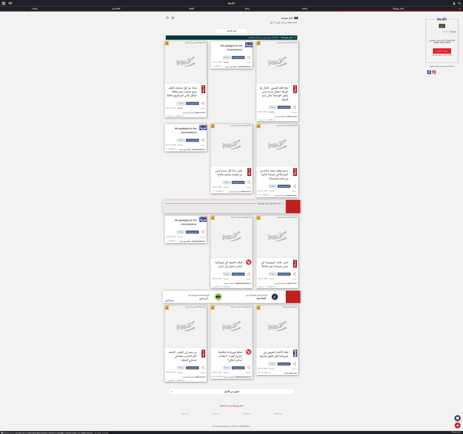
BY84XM (202, 237)
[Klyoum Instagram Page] (434, 74)
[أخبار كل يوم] (231, 4)
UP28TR (203, 108)
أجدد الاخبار (231, 31)
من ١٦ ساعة (185, 413)
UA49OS (294, 369)
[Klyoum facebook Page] (429, 74)
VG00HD (202, 145)
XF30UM (248, 62)
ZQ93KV (294, 191)
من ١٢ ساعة (216, 413)
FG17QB (248, 187)
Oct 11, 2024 (174, 145)
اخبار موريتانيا (284, 107)
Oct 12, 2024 (266, 191)
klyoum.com (456, 432)
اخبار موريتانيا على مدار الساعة (231, 406)
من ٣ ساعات (278, 413)
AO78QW (294, 112)
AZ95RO (202, 373)
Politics (272, 107)
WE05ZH (248, 373)
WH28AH (248, 279)
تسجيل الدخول (442, 51)
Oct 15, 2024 (266, 112)
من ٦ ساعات (247, 413)
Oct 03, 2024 (220, 278)
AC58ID (295, 279)
